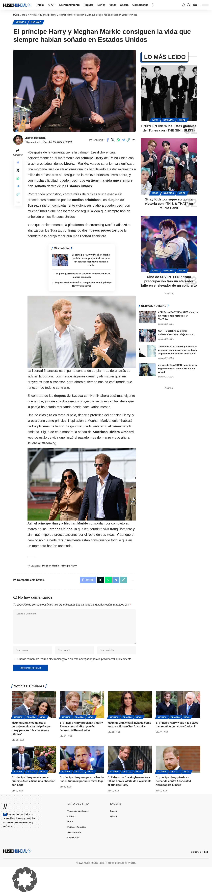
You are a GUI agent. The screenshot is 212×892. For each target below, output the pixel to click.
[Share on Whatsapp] (118, 140)
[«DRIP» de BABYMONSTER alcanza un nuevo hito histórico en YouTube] (147, 317)
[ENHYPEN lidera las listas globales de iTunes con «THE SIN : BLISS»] (169, 93)
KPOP (155, 120)
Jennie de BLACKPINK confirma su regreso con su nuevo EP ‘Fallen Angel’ (178, 368)
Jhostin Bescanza (35, 137)
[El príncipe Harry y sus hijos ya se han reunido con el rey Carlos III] (178, 704)
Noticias (21, 22)
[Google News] (206, 852)
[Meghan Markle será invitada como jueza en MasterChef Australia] (130, 704)
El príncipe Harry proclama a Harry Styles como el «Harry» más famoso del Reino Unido (81, 726)
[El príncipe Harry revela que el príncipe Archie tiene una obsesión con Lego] (34, 759)
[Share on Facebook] (108, 140)
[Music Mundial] (17, 5)
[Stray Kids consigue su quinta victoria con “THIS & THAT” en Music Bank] (169, 166)
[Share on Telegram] (123, 140)
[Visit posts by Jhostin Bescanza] (18, 140)
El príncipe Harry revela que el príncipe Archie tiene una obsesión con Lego (33, 781)
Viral (182, 120)
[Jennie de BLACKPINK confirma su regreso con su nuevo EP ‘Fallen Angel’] (147, 369)
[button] (152, 5)
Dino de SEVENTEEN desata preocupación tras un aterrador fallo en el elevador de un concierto (169, 281)
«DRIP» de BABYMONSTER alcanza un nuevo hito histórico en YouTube (178, 316)
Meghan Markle (50, 565)
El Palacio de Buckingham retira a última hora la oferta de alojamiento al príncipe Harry (130, 781)
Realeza (36, 22)
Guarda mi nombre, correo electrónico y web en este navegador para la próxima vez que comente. (74, 659)
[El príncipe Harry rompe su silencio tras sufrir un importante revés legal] (82, 759)
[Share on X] (113, 140)
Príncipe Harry (69, 565)
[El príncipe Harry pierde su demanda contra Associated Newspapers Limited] (178, 759)
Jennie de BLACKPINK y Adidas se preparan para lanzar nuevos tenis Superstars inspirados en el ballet (177, 350)
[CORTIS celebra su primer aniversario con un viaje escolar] (147, 335)
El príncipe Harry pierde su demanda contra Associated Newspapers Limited (173, 781)
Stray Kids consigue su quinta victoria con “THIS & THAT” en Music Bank (169, 203)
